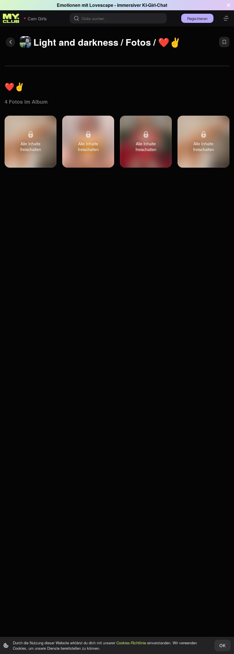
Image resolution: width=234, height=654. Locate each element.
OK (222, 645)
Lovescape (101, 5)
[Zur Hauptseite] (11, 18)
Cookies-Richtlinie (131, 642)
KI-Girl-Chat (154, 5)
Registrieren (197, 18)
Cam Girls (37, 18)
